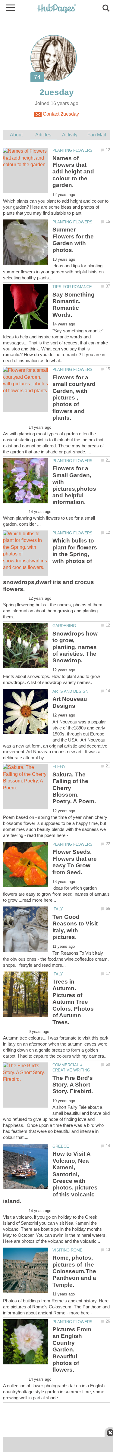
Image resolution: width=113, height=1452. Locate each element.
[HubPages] (56, 9)
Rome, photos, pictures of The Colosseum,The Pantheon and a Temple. (74, 1271)
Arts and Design (70, 691)
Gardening (64, 625)
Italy (57, 909)
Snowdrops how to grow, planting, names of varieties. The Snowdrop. (75, 647)
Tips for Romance (72, 286)
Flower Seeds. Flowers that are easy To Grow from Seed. (74, 862)
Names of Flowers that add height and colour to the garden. (73, 171)
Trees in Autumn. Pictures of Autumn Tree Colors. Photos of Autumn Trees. (73, 1001)
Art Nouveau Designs (69, 702)
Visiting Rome (67, 1250)
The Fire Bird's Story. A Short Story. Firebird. (72, 1085)
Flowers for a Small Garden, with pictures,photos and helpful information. (74, 485)
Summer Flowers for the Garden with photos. (73, 239)
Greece (60, 1146)
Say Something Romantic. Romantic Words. (73, 304)
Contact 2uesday (60, 114)
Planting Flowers (72, 150)
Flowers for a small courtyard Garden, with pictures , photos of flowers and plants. (74, 397)
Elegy (59, 766)
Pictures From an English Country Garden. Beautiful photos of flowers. (71, 1349)
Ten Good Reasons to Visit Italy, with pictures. (75, 927)
